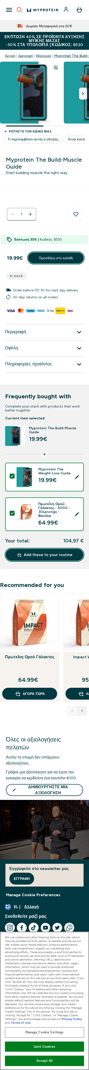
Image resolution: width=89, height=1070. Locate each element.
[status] (21, 214)
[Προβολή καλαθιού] (79, 10)
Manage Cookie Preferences (33, 895)
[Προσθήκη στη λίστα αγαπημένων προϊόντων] (76, 214)
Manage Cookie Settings (44, 1032)
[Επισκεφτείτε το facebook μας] (22, 928)
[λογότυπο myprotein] (42, 10)
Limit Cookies (44, 1046)
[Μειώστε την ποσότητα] (12, 214)
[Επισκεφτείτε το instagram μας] (10, 928)
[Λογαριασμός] (66, 9)
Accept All (44, 1061)
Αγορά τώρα (34, 694)
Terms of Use (21, 1022)
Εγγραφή (22, 879)
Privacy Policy (72, 1019)
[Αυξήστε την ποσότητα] (30, 214)
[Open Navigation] (9, 10)
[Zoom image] (56, 68)
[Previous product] (72, 711)
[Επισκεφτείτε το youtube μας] (45, 928)
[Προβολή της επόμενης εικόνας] (83, 94)
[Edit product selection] (76, 477)
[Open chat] (69, 928)
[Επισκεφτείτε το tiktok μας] (34, 928)
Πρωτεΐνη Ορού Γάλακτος (29, 657)
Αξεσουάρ (43, 56)
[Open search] (19, 9)
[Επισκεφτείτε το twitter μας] (57, 928)
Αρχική (10, 56)
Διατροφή (25, 56)
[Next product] (82, 711)
